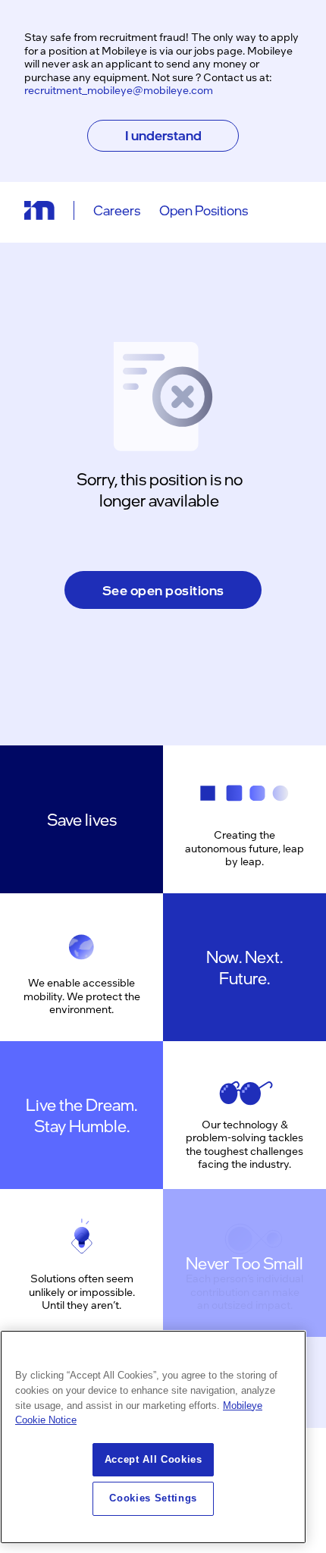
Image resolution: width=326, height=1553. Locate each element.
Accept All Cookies (153, 1459)
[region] (153, 1437)
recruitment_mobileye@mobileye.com (118, 89)
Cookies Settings (153, 1498)
